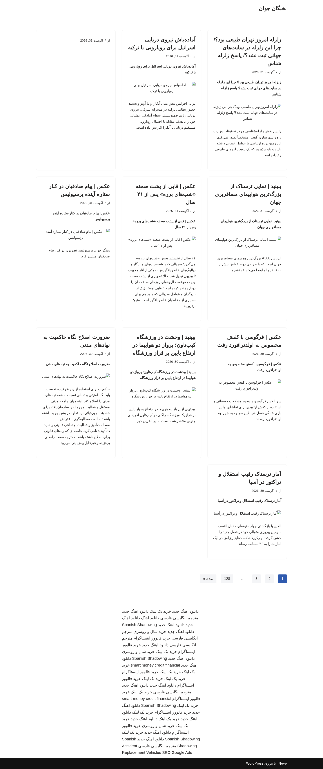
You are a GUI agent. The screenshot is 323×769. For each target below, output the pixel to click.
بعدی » (208, 579)
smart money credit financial (155, 665)
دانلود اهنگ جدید (185, 611)
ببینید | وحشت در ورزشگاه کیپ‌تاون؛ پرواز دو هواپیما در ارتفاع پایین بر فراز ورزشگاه (164, 345)
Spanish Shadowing (139, 625)
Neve (282, 763)
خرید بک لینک (160, 611)
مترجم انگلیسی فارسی (179, 618)
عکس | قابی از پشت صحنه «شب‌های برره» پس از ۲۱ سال (166, 194)
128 (227, 579)
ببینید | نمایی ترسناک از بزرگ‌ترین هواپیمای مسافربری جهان (248, 194)
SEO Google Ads (177, 752)
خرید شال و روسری (150, 631)
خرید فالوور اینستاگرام (152, 638)
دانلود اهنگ (150, 618)
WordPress (254, 763)
